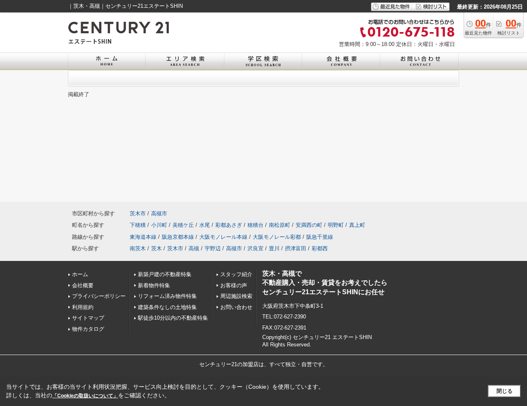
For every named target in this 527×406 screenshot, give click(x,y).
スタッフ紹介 (236, 274)
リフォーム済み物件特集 (167, 296)
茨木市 (138, 213)
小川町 (159, 225)
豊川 (274, 248)
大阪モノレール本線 (223, 237)
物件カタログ (88, 329)
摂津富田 (295, 248)
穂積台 (255, 225)
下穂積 (138, 225)
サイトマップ (88, 318)
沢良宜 (255, 248)
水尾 (204, 225)
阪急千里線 (319, 237)
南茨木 (138, 248)
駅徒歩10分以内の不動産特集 (173, 318)
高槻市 (159, 213)
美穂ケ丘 (183, 225)
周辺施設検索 (236, 296)
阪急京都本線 (178, 237)
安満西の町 (309, 225)
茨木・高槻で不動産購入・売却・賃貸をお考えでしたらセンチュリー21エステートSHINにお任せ (324, 282)
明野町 (336, 225)
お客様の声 (233, 285)
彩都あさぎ (228, 225)
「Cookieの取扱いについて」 (85, 396)
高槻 (194, 248)
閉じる (505, 391)
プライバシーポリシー (99, 296)
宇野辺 (213, 248)
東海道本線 (143, 237)
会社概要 (82, 285)
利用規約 (82, 307)
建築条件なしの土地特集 (167, 307)
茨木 (156, 248)
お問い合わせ (236, 307)
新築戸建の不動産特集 (164, 274)
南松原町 (279, 225)
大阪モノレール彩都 (277, 237)
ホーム (80, 274)
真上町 (357, 225)
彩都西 (320, 248)
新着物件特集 (154, 285)
